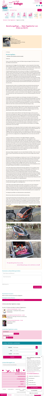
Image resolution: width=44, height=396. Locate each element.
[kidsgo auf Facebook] (39, 5)
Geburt (22, 381)
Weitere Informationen (30, 371)
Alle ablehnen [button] (34, 390)
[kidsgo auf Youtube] (41, 5)
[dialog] (34, 375)
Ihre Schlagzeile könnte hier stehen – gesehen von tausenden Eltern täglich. (22, 394)
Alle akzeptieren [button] (34, 387)
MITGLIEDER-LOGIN (38, 0)
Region (10, 347)
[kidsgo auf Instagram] (37, 5)
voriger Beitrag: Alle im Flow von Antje (15, 262)
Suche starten (16, 333)
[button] (34, 373)
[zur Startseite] (17, 4)
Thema (10, 353)
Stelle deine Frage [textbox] (13, 10)
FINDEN (12, 357)
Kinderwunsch (22, 376)
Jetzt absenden (37, 287)
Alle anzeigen (22, 299)
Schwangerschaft (22, 379)
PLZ (11, 350)
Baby (22, 384)
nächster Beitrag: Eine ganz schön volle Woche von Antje (28, 264)
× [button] (41, 356)
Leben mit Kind (22, 386)
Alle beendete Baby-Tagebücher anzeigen (11, 303)
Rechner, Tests (22, 374)
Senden (39, 10)
